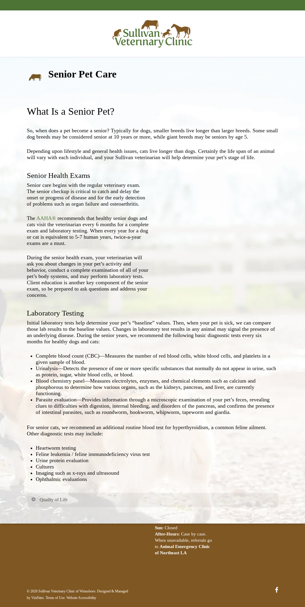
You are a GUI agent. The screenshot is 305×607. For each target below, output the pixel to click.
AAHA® (46, 218)
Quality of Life (54, 499)
